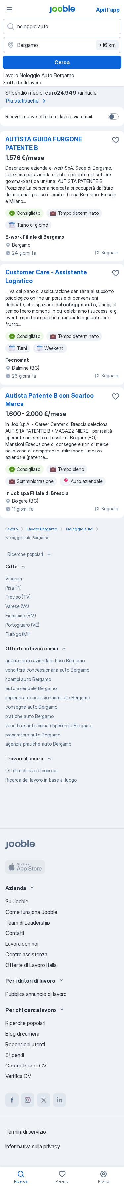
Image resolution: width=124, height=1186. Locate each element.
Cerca (62, 62)
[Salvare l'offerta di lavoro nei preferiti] (115, 140)
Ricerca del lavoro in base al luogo (41, 780)
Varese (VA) (17, 606)
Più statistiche (22, 100)
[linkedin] (59, 1100)
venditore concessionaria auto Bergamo (47, 670)
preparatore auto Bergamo (32, 734)
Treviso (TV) (18, 597)
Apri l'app (108, 9)
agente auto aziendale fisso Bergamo (45, 660)
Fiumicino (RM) (20, 615)
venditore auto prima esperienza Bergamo (48, 725)
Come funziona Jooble (31, 912)
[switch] (113, 116)
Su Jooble (16, 901)
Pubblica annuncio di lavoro (36, 994)
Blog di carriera (22, 1033)
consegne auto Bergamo (31, 707)
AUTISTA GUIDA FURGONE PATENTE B (43, 143)
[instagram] (27, 1100)
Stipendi (14, 1055)
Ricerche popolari (25, 554)
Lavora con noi (21, 943)
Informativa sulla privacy (32, 1146)
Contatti (14, 933)
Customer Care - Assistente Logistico (46, 276)
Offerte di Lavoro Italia (31, 965)
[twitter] (43, 1100)
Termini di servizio (25, 1131)
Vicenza (13, 578)
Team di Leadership (27, 922)
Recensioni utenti (25, 1044)
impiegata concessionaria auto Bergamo (47, 697)
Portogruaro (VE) (22, 625)
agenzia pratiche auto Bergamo (38, 744)
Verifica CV (18, 1076)
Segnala (109, 252)
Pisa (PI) (13, 588)
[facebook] (12, 1100)
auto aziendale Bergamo (31, 688)
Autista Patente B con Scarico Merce (49, 399)
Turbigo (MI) (17, 634)
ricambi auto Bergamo (28, 679)
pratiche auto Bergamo (29, 716)
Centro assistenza (26, 954)
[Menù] (9, 9)
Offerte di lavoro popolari (31, 770)
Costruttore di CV (25, 1065)
